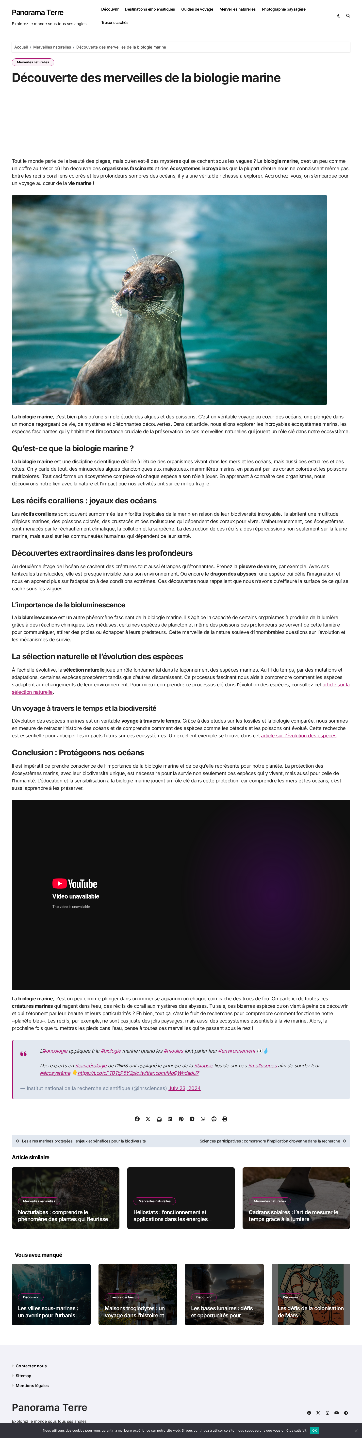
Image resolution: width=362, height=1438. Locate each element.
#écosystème (55, 1073)
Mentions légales (32, 1385)
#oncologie (55, 1051)
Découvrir (110, 9)
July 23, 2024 (184, 1088)
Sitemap (23, 1375)
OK (314, 1430)
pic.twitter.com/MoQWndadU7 (165, 1073)
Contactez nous (31, 1365)
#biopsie (203, 1066)
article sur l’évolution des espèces (298, 736)
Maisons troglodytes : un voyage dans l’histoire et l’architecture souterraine (135, 1315)
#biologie (110, 1051)
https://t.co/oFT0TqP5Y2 (105, 1073)
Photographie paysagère (283, 9)
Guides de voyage (197, 9)
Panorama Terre (38, 12)
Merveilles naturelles (237, 9)
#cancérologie (91, 1066)
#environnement (236, 1051)
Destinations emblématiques (150, 9)
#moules (173, 1051)
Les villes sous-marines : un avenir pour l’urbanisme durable (50, 1315)
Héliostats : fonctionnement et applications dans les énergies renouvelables (170, 1219)
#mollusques (262, 1066)
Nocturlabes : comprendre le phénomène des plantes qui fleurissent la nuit (65, 1219)
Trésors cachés (114, 22)
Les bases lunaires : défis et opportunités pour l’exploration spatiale (222, 1315)
